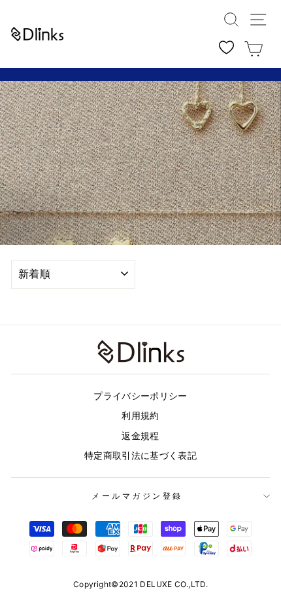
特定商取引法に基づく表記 (140, 455)
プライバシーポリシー (140, 396)
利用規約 (140, 415)
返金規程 (140, 436)
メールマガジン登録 (137, 496)
